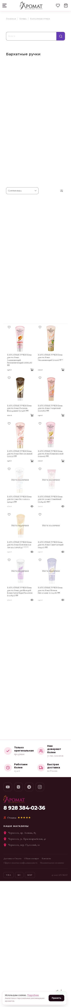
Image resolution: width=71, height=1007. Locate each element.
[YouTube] (7, 787)
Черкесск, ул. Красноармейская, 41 (27, 838)
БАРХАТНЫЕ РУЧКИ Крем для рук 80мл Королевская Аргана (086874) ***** (19, 545)
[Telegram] (29, 787)
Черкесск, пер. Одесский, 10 (24, 844)
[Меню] (4, 5)
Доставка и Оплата (12, 858)
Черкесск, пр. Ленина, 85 (22, 832)
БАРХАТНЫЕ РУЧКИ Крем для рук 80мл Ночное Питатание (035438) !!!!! (50, 590)
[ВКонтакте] (18, 787)
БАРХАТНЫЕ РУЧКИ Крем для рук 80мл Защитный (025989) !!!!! (50, 408)
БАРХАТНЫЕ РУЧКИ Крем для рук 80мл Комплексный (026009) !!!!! (50, 454)
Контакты (46, 858)
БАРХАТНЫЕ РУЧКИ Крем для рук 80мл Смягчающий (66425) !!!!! (50, 545)
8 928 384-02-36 (24, 808)
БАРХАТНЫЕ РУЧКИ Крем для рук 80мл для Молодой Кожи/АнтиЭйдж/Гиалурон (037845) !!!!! (19, 591)
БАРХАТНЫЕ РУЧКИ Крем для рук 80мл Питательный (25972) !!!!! (19, 454)
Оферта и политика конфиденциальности (20, 863)
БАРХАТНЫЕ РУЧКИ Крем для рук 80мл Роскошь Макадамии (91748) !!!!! (19, 408)
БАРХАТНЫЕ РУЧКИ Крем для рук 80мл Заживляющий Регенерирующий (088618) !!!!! (19, 360)
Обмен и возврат (31, 858)
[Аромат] (31, 5)
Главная (11, 18)
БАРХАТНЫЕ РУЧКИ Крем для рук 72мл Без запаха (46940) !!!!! (19, 499)
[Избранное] (58, 5)
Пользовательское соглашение (52, 863)
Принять (56, 998)
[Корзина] (66, 5)
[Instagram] (40, 787)
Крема (23, 18)
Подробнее (33, 995)
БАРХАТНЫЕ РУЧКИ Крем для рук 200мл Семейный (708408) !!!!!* (50, 499)
